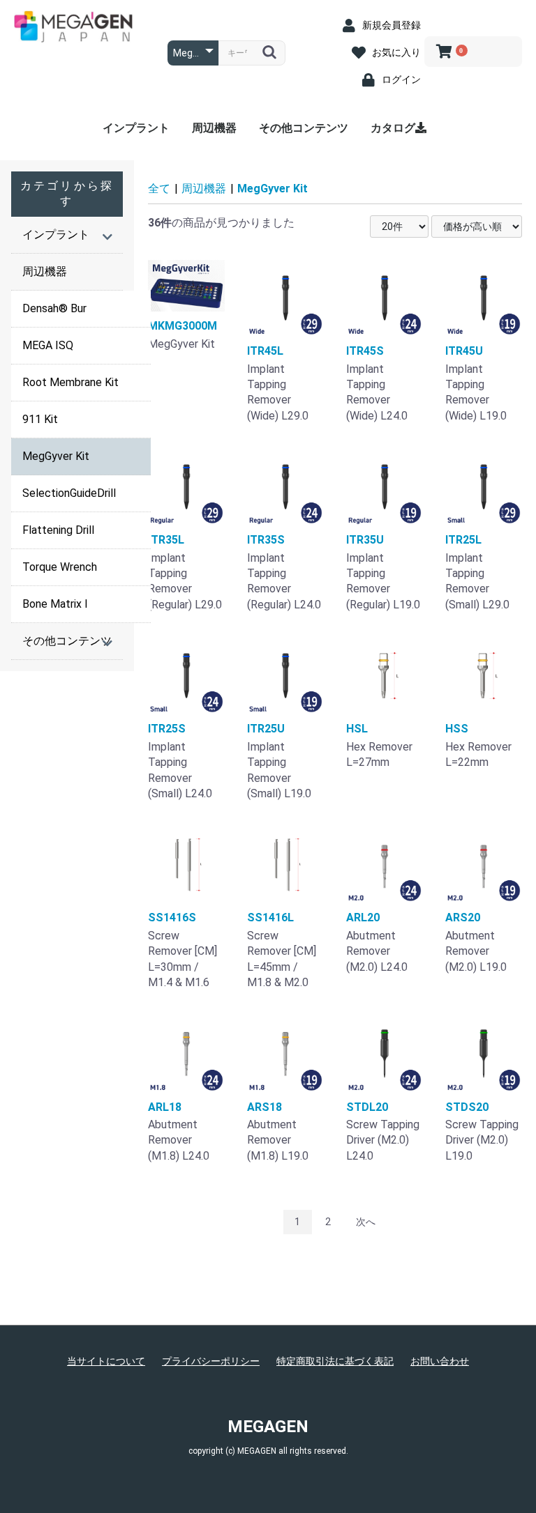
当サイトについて (106, 1361)
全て (159, 188)
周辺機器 (214, 128)
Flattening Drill (58, 530)
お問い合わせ (439, 1361)
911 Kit (40, 419)
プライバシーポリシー (211, 1361)
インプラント (136, 128)
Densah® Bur (54, 308)
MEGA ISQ (47, 345)
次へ (365, 1221)
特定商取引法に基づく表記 (335, 1361)
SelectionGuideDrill (69, 493)
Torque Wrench (59, 567)
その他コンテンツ (303, 128)
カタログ (393, 128)
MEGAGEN (268, 1426)
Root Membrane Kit (70, 382)
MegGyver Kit (55, 456)
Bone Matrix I (55, 603)
